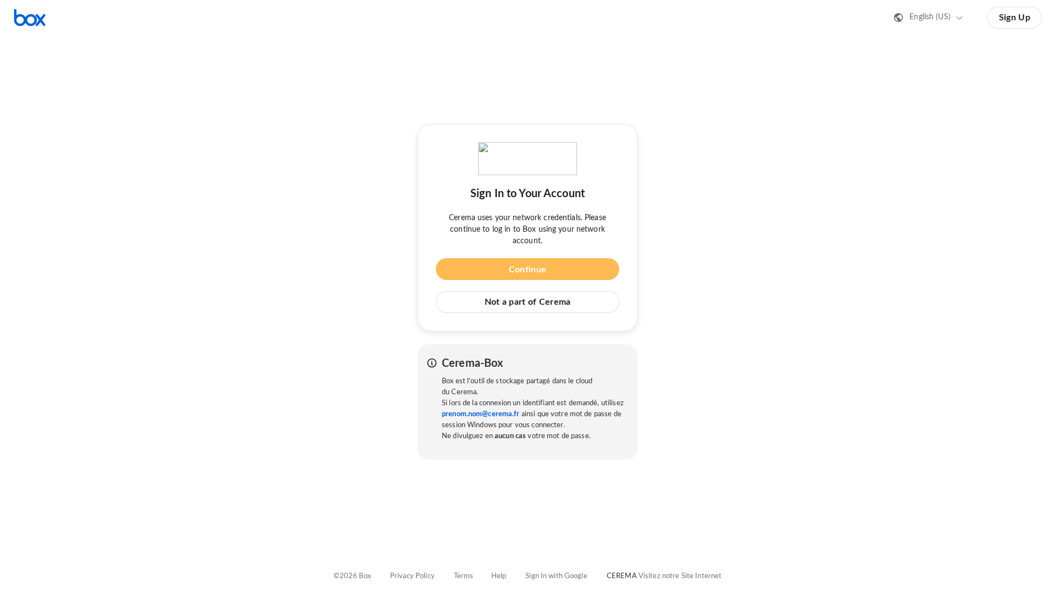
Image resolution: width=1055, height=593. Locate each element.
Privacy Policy (412, 576)
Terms (464, 576)
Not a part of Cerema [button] (528, 302)
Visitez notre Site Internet (680, 576)
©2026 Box (352, 576)
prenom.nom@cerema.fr (481, 414)
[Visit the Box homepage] (29, 17)
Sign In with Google (556, 576)
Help (499, 576)
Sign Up (1014, 17)
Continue (527, 269)
